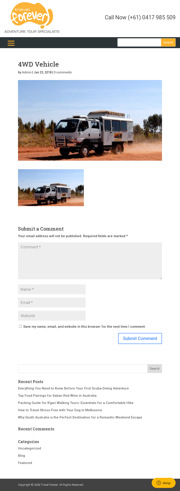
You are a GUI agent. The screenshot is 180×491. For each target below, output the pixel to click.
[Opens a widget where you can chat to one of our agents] (163, 483)
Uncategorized (29, 448)
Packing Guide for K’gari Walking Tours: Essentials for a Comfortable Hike (75, 403)
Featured (25, 463)
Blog (21, 456)
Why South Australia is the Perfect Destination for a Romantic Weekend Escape (80, 417)
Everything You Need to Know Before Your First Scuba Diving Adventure (73, 388)
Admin (26, 72)
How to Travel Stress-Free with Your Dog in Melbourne (60, 410)
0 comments (63, 72)
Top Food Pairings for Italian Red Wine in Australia (57, 396)
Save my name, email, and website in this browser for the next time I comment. (84, 327)
